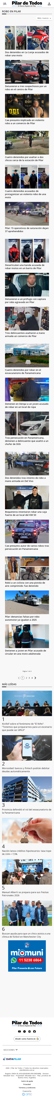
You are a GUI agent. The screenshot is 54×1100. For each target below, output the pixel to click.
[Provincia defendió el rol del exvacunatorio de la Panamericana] (27, 789)
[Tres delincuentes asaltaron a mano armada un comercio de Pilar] (27, 318)
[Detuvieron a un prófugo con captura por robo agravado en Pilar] (27, 284)
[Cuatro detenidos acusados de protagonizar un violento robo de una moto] (27, 177)
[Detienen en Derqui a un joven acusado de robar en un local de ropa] (27, 389)
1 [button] (22, 678)
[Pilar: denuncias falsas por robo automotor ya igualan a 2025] (27, 602)
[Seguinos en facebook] (34, 1031)
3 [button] (29, 678)
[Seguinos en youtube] (19, 1031)
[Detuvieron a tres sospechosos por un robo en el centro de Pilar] (27, 72)
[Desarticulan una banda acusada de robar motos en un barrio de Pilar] (27, 251)
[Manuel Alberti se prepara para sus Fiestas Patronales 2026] (27, 872)
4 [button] (32, 678)
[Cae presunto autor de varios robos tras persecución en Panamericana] (27, 531)
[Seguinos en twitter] (24, 1031)
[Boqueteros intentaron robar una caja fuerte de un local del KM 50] (27, 497)
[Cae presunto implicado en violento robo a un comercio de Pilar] (27, 106)
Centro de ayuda (27, 1081)
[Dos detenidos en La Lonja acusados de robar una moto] (27, 38)
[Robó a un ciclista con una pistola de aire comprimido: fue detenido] (27, 568)
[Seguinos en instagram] (29, 1031)
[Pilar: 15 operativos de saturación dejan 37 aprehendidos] (27, 214)
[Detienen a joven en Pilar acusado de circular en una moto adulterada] (27, 636)
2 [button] (26, 678)
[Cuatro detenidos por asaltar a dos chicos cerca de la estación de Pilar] (27, 143)
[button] (19, 678)
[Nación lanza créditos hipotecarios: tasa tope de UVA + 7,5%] (27, 830)
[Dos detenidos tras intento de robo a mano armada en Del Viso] (27, 463)
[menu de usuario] (49, 4)
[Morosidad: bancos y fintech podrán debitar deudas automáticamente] (27, 748)
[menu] (5, 4)
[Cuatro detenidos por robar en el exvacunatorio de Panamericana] (27, 355)
